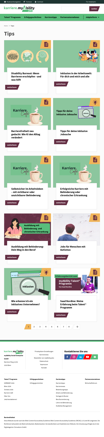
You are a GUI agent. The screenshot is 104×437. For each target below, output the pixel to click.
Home (6, 26)
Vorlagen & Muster (62, 396)
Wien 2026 (7, 386)
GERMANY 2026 (9, 383)
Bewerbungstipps (62, 390)
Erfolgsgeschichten (32, 17)
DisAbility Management (64, 406)
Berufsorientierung (62, 399)
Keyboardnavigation (14, 2)
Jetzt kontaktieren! (10, 399)
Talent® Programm (12, 17)
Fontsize (29, 2)
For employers (91, 2)
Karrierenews (60, 386)
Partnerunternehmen (69, 17)
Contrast (40, 2)
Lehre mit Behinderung (64, 403)
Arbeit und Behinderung (64, 393)
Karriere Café (8, 393)
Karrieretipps (51, 17)
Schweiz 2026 (8, 390)
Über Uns (7, 396)
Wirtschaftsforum (91, 383)
